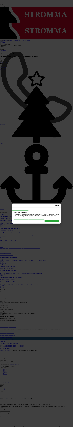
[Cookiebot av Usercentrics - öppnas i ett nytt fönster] (54, 205)
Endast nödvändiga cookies (21, 220)
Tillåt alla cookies (52, 220)
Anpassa (36, 220)
